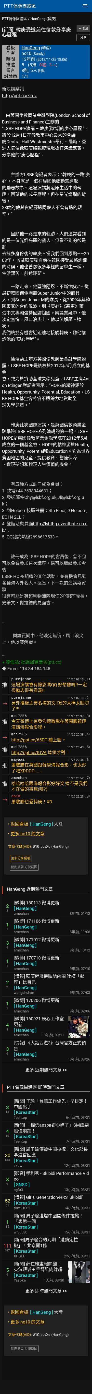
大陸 (35, 824)
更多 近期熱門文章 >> (46, 1069)
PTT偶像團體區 (14, 19)
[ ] (25, 908)
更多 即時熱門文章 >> (46, 1290)
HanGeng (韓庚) (43, 19)
